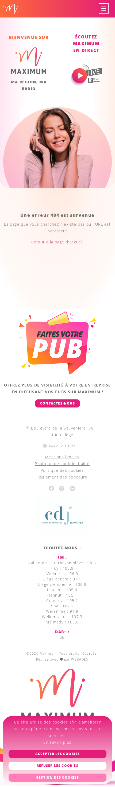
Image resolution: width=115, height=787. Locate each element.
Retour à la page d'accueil (57, 241)
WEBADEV (80, 659)
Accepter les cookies (57, 753)
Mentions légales (62, 456)
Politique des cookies (62, 470)
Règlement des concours (62, 477)
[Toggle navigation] (103, 8)
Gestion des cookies (57, 777)
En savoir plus (57, 742)
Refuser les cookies (57, 765)
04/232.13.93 (62, 445)
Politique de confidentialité (62, 463)
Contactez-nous (57, 403)
